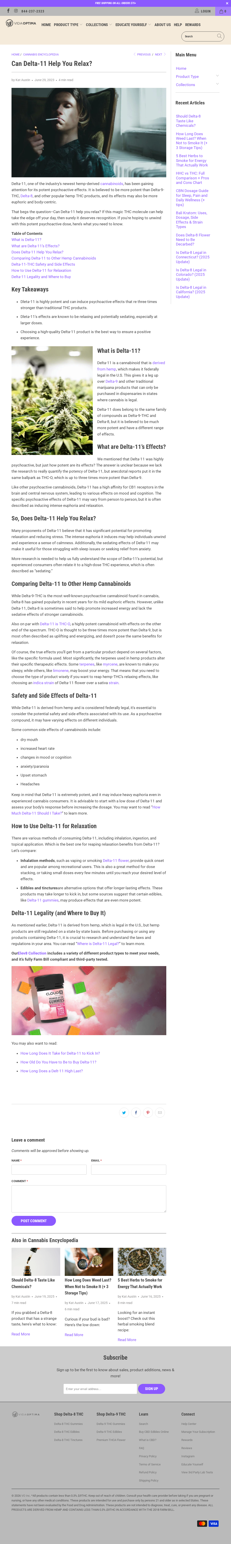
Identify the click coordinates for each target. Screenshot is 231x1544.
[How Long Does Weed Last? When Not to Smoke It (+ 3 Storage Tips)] (89, 1262)
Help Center (188, 1424)
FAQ (141, 1448)
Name (17, 1160)
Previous (143, 54)
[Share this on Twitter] (124, 1113)
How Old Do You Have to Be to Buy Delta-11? (58, 1062)
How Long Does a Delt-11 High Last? (52, 1071)
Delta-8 (27, 196)
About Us (163, 24)
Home (46, 24)
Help (178, 24)
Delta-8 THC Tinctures (68, 1440)
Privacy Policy (148, 1456)
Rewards (193, 24)
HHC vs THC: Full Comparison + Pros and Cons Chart (192, 178)
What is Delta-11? (26, 239)
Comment (20, 1181)
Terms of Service (150, 1464)
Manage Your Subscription (198, 1431)
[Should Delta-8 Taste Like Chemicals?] (36, 1262)
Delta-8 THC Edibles (67, 1431)
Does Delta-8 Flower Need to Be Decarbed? (193, 240)
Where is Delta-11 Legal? (98, 943)
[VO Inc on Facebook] (8, 11)
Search (143, 1424)
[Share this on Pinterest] (148, 1113)
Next (159, 54)
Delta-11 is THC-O (55, 624)
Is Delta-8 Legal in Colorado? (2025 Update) (191, 274)
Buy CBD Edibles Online (154, 1431)
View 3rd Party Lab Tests (197, 1472)
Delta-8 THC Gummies (68, 1424)
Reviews (186, 1448)
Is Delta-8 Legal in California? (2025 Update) (191, 292)
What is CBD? (147, 1440)
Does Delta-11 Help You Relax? (37, 252)
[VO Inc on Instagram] (16, 11)
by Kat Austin (21, 80)
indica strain (43, 683)
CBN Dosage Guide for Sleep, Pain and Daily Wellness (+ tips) (192, 197)
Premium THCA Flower (111, 1440)
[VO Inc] (21, 23)
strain (113, 683)
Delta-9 (112, 381)
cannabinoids (111, 183)
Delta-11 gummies (43, 900)
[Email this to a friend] (160, 1113)
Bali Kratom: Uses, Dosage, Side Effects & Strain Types (191, 220)
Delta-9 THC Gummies (111, 1424)
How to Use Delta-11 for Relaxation (41, 270)
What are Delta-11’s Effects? (36, 246)
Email (96, 1160)
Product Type (66, 24)
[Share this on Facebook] (136, 1113)
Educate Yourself (132, 24)
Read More (21, 1334)
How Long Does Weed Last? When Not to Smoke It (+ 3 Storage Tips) (88, 1286)
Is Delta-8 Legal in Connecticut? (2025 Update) (193, 257)
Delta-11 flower (116, 860)
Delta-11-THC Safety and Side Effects (43, 264)
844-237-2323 (32, 11)
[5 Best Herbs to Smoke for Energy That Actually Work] (142, 1262)
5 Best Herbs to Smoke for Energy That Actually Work (192, 160)
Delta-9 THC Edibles (109, 1431)
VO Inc (25, 1495)
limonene (61, 670)
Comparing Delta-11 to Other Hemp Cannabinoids (54, 258)
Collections (97, 24)
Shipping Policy (148, 1480)
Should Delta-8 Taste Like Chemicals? (188, 121)
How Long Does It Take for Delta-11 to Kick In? (60, 1053)
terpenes (87, 664)
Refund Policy (148, 1472)
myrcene (110, 664)
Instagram (187, 1456)
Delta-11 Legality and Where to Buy (41, 276)
